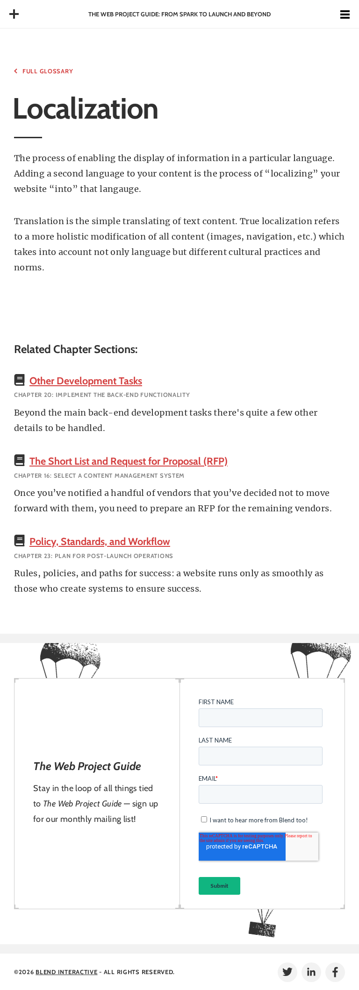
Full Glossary (47, 71)
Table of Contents (14, 14)
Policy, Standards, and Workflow (99, 541)
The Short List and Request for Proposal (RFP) (128, 461)
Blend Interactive (66, 972)
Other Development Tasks (85, 381)
